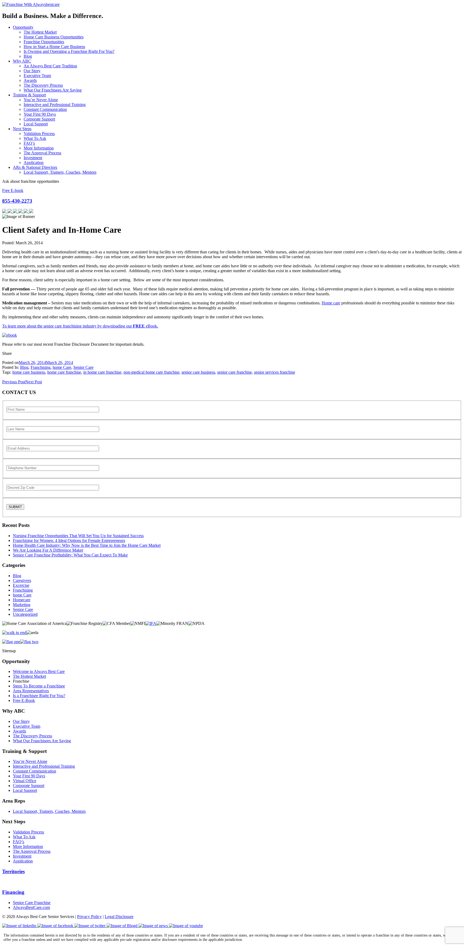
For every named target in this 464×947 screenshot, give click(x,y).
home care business (28, 372)
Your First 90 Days (40, 114)
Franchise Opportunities (44, 41)
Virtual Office (24, 780)
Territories (13, 871)
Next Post (33, 382)
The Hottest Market (40, 32)
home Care (62, 367)
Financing (13, 892)
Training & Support (29, 95)
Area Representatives (31, 691)
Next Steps (22, 128)
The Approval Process (42, 153)
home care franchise (64, 372)
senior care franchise (234, 372)
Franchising (40, 367)
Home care (331, 303)
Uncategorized (25, 614)
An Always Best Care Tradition (50, 66)
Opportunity (23, 27)
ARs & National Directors (35, 167)
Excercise (21, 585)
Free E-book (12, 190)
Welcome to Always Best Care (39, 671)
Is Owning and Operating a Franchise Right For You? (69, 51)
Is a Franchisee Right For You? (39, 695)
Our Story (32, 70)
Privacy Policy (89, 916)
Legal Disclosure (119, 916)
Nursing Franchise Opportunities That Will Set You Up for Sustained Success (78, 535)
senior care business (198, 372)
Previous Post (13, 382)
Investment (33, 157)
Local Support (36, 124)
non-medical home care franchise (151, 372)
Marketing (21, 604)
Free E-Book (24, 700)
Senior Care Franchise (31, 902)
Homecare (21, 600)
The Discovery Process (43, 85)
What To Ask (35, 138)
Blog (28, 56)
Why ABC (22, 61)
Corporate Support (39, 119)
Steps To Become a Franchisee (39, 686)
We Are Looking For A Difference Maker (48, 550)
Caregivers (22, 580)
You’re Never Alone (41, 99)
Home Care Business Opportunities (54, 37)
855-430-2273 (17, 201)
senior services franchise (274, 372)
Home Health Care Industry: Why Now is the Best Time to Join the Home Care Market (87, 545)
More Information (39, 148)
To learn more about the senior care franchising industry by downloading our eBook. (80, 326)
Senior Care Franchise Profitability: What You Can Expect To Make (70, 555)
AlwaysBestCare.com (31, 907)
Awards (30, 80)
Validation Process (39, 133)
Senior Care (83, 367)
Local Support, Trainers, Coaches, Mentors (60, 172)
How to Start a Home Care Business (54, 46)
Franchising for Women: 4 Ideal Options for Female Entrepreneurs (69, 540)
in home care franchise (102, 372)
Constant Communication (45, 109)
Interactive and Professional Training (55, 104)
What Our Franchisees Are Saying (53, 90)
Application (34, 162)
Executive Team (37, 75)
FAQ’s (29, 143)
